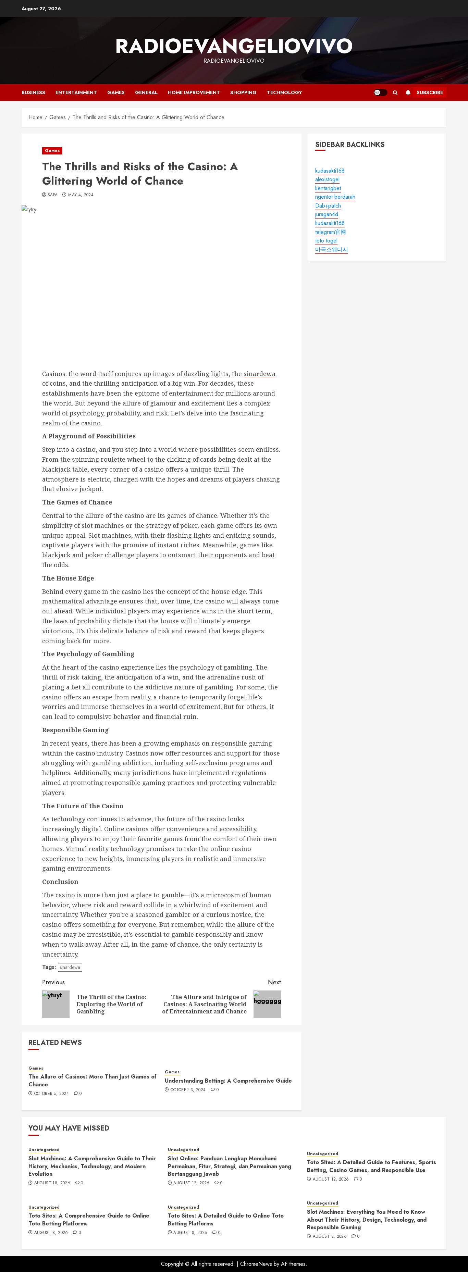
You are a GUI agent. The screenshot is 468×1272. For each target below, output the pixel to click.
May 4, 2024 (81, 195)
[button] (395, 92)
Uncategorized (44, 1150)
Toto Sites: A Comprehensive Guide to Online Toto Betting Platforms (88, 1219)
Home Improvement (194, 92)
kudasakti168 (330, 171)
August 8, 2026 (51, 1233)
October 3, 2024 (188, 1090)
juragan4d (326, 215)
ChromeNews (256, 1264)
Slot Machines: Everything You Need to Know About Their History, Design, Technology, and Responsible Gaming (367, 1219)
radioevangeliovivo (234, 46)
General (146, 92)
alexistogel (327, 179)
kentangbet (328, 188)
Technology (284, 92)
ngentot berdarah (335, 197)
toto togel (326, 241)
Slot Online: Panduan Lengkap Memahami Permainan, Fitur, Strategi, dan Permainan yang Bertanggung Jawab (229, 1166)
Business (33, 92)
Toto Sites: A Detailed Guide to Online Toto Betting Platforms (226, 1219)
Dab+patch (328, 206)
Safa (53, 195)
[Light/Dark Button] (380, 92)
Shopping (243, 92)
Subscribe (430, 92)
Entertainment (76, 92)
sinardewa (259, 374)
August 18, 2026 (52, 1183)
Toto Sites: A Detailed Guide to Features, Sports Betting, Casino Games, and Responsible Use (371, 1166)
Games (116, 92)
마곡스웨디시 (331, 249)
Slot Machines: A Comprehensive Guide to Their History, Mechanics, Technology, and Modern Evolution (92, 1166)
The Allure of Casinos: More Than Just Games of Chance (92, 1080)
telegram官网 (330, 232)
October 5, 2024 (51, 1094)
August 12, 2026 (191, 1183)
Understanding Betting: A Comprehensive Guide (228, 1081)
